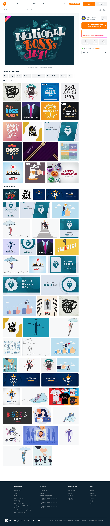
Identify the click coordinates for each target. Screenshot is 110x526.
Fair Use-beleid (100, 520)
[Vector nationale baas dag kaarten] (69, 151)
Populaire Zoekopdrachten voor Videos (49, 507)
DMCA (42, 493)
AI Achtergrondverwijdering (22, 510)
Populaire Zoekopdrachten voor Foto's (49, 503)
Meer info (85, 52)
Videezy (16, 495)
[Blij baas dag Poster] (12, 111)
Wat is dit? (97, 48)
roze (70, 76)
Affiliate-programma (46, 495)
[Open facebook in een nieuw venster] (22, 520)
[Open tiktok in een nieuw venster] (33, 520)
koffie (19, 76)
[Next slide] (76, 76)
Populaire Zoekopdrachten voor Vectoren (49, 499)
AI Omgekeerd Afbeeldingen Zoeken (22, 506)
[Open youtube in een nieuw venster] (39, 520)
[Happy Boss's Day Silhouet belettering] (12, 92)
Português (93, 495)
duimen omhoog (52, 76)
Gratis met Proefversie (94, 25)
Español (92, 493)
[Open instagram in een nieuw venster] (25, 520)
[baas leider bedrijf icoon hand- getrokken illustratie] (12, 347)
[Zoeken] (100, 10)
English (92, 490)
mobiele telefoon (38, 76)
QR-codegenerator (19, 512)
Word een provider (70, 499)
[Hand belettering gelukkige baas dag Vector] (12, 131)
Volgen (104, 19)
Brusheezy (17, 490)
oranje (63, 76)
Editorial (35, 4)
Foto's (19, 4)
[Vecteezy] (4, 4)
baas (5, 76)
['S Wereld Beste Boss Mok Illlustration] (35, 172)
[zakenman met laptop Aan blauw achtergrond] (36, 327)
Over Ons (70, 495)
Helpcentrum (71, 490)
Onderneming (18, 498)
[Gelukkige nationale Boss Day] (70, 111)
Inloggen (101, 4)
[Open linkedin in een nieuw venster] (28, 520)
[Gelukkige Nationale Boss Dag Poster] (50, 92)
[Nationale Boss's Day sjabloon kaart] (31, 111)
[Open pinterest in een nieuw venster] (30, 520)
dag (12, 76)
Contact (70, 493)
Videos (27, 4)
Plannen (66, 4)
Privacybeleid (91, 520)
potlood (26, 76)
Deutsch (92, 498)
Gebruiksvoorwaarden (80, 520)
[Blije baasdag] (12, 151)
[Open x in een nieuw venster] (36, 520)
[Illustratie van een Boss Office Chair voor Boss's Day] (31, 92)
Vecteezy (16, 493)
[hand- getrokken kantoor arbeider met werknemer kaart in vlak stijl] (42, 415)
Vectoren (10, 4)
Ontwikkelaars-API (19, 503)
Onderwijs (17, 501)
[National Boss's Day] (11, 194)
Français (92, 501)
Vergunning (43, 490)
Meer (44, 4)
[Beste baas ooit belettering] (70, 92)
